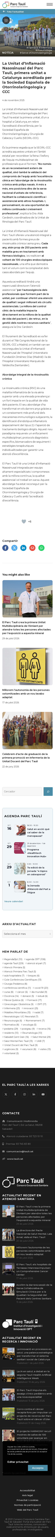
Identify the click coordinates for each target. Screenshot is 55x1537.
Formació (34, 1000)
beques (33, 975)
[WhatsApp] (41, 548)
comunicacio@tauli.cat (19, 1151)
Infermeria (46, 47)
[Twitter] (14, 548)
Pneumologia (44, 50)
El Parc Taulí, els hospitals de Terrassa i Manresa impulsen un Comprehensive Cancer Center (33, 1269)
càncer (22, 992)
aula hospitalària (14, 975)
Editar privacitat (17, 1461)
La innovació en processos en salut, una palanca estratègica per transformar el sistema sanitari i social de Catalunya (34, 1354)
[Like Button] (24, 521)
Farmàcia (33, 47)
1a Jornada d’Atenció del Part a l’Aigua (38, 889)
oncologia (29, 1024)
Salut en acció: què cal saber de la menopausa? (38, 832)
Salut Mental (42, 1037)
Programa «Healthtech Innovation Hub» (36, 853)
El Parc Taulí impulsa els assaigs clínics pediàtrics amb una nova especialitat (34, 1393)
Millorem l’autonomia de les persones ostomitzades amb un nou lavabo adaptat (33, 1251)
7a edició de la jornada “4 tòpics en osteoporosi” (37, 871)
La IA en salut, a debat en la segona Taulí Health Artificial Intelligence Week (34, 1375)
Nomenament (35, 1020)
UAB (41, 1041)
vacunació (29, 1049)
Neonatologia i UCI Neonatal (21, 1016)
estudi (43, 996)
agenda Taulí (14, 963)
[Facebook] (5, 548)
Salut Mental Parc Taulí (18, 1041)
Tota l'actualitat (15, 11)
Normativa (11, 1024)
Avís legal (27, 1495)
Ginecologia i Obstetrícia (18, 1004)
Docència (11, 996)
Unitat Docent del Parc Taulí (21, 1045)
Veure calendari (13, 901)
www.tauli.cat (15, 1158)
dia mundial (39, 992)
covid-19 (41, 988)
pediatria (11, 1028)
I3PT (41, 1004)
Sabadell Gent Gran (16, 1037)
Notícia (7, 52)
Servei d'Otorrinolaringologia (37, 53)
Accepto (38, 1467)
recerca (44, 1028)
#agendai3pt (13, 959)
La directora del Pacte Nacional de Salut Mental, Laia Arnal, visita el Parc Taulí (34, 1234)
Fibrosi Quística (14, 1000)
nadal (38, 1012)
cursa (8, 992)
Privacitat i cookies (27, 1500)
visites (45, 1049)
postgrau (28, 1028)
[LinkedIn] (23, 548)
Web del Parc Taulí (27, 1510)
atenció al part (36, 963)
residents (11, 1033)
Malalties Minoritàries (17, 1012)
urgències (11, 1049)
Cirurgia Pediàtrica (15, 983)
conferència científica (17, 988)
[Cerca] (48, 791)
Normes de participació (27, 1505)
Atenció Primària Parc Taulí (20, 971)
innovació (31, 1008)
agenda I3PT (36, 959)
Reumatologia (32, 1033)
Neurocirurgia (13, 1020)
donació (28, 996)
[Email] (32, 548)
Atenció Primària (14, 967)
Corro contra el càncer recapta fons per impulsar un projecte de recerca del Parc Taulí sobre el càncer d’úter (34, 1414)
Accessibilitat (27, 1490)
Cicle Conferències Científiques (22, 979)
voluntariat (11, 1053)
